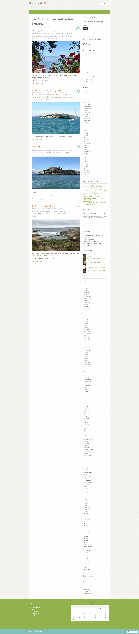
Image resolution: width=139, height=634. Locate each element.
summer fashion (102, 198)
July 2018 (86, 153)
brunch (84, 186)
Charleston (85, 188)
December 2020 (87, 106)
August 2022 (87, 91)
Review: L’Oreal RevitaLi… (100, 267)
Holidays (85, 195)
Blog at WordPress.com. (35, 631)
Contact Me (45, 12)
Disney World (91, 188)
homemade (86, 459)
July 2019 (86, 132)
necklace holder (87, 480)
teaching (86, 536)
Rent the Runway (87, 501)
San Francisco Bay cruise (48, 97)
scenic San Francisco (50, 35)
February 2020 (87, 118)
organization (87, 488)
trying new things (49, 99)
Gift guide (86, 441)
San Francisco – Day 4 (40, 27)
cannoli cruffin (47, 31)
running (84, 196)
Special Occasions (88, 521)
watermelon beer (36, 216)
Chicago (86, 408)
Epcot (85, 430)
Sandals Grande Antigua (89, 76)
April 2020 (86, 116)
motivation (86, 478)
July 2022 (86, 93)
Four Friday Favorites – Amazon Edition (92, 79)
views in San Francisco (52, 215)
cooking (85, 414)
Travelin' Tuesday (88, 546)
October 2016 (87, 170)
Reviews (104, 195)
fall (84, 432)
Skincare (86, 515)
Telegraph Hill (39, 36)
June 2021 (86, 101)
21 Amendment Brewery (39, 210)
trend (85, 548)
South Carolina (87, 519)
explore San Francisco (54, 94)
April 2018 (86, 159)
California (40, 31)
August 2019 (87, 130)
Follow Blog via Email (89, 17)
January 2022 (87, 95)
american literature (88, 379)
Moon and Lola (87, 476)
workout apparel (87, 565)
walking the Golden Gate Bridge (56, 38)
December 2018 (87, 143)
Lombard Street (47, 33)
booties (85, 393)
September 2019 (88, 128)
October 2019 (87, 126)
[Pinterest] (84, 44)
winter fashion (97, 204)
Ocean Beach (63, 211)
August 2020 (87, 112)
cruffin (60, 31)
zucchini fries (87, 569)
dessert (85, 416)
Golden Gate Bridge (37, 33)
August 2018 (87, 151)
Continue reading (37, 83)
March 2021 (86, 102)
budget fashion (92, 186)
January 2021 (87, 104)
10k (85, 375)
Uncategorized (102, 202)
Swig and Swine (87, 532)
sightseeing (59, 35)
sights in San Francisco (43, 213)
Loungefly (86, 468)
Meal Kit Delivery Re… (91, 254)
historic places (49, 211)
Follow (85, 28)
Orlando (99, 195)
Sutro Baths (65, 213)
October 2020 (87, 110)
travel (33, 38)
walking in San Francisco (64, 215)
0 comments (58, 30)
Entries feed (86, 589)
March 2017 (86, 168)
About (37, 12)
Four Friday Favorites (88, 81)
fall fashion (90, 191)
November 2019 (87, 124)
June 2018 (86, 155)
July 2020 (86, 114)
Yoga (85, 567)
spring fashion (87, 525)
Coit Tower (55, 31)
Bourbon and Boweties (89, 397)
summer (65, 35)
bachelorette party (88, 385)
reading (85, 498)
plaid (85, 494)
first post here (38, 255)
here (56, 255)
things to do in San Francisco (51, 36)
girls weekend (90, 193)
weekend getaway (88, 204)
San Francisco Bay (36, 97)
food (69, 31)
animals (86, 383)
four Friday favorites (88, 439)
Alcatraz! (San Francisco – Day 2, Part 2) (47, 146)
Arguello (35, 31)
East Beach (65, 31)
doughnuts (98, 188)
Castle (85, 404)
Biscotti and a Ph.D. (37, 3)
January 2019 (87, 141)
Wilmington (86, 561)
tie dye (85, 542)
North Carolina (91, 195)
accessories (86, 377)
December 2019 (87, 122)
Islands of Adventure (88, 465)
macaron (86, 470)
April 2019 (86, 135)
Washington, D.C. (87, 556)
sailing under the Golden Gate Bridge (54, 96)
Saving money (87, 509)
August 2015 (87, 174)
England (85, 190)
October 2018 (87, 147)
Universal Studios (88, 554)
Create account (87, 585)
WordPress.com (87, 593)
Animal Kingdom (87, 381)
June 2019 (86, 133)
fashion (96, 191)
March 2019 (86, 137)
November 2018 (87, 145)
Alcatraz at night (42, 150)
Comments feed (87, 591)
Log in (85, 587)
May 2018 (86, 157)
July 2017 (86, 163)
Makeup (86, 474)
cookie (85, 412)
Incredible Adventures (38, 96)
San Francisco (41, 35)
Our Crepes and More (89, 492)
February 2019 (87, 139)
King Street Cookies (88, 466)
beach (85, 389)
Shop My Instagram (56, 12)
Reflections (86, 499)
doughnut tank (87, 422)
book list (86, 391)
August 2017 (87, 161)
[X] (86, 44)
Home (31, 12)
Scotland (96, 196)
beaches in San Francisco (53, 210)
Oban (96, 195)
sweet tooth (86, 530)
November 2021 (87, 97)
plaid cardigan (87, 496)
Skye (85, 517)
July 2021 (86, 99)
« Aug (72, 621)
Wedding (86, 558)
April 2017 (86, 166)
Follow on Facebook (88, 60)
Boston (85, 395)
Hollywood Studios (88, 455)
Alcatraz (35, 150)
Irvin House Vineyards (89, 463)
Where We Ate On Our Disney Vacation (92, 77)
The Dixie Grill (87, 538)
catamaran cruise (43, 94)
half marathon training (89, 449)
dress (103, 188)
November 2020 (87, 108)
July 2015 (86, 176)
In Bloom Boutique (88, 461)
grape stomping (87, 445)
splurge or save (87, 523)
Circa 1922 (86, 410)
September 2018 (88, 149)
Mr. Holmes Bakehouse (58, 33)
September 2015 (88, 172)
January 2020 (87, 120)
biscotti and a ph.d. (47, 30)
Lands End (56, 211)
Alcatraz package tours (53, 150)
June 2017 (86, 164)
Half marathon (87, 447)
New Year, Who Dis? (88, 482)
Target (85, 534)
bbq (85, 387)
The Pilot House (87, 540)
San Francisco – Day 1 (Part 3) (43, 206)
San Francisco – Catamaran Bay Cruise (47, 90)
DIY (84, 420)
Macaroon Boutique (88, 472)
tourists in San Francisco (65, 36)
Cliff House (69, 210)
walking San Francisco (41, 38)
